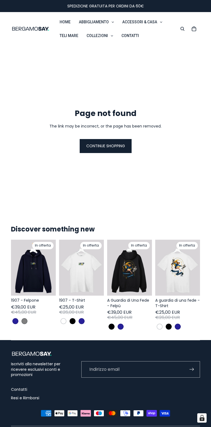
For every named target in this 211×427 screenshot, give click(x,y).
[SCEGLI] (47, 287)
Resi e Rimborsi (25, 398)
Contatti (19, 389)
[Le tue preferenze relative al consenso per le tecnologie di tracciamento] (202, 418)
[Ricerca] (182, 29)
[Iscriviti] (192, 369)
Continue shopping (105, 146)
